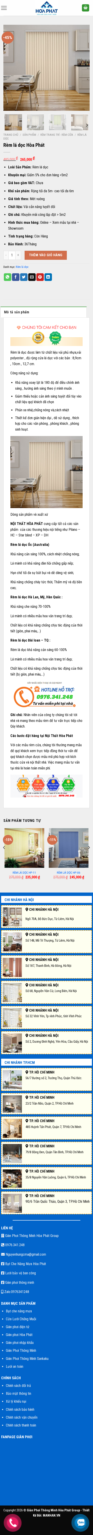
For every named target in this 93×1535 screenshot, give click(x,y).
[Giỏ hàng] (85, 8)
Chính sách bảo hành (20, 1409)
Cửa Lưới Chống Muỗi (21, 1319)
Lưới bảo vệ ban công (20, 1273)
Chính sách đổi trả (18, 1386)
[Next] (82, 67)
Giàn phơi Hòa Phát (19, 1335)
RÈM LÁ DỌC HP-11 (24, 872)
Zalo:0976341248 (16, 1292)
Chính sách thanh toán (21, 1425)
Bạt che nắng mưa (19, 1311)
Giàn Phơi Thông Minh (21, 1350)
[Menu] (3, 8)
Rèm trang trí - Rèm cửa (56, 134)
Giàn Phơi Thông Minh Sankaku (27, 1358)
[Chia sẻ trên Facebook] (15, 277)
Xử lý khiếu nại (16, 1401)
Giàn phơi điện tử (17, 1327)
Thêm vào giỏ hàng (46, 255)
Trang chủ (10, 134)
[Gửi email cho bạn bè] (32, 277)
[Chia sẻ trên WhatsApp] (7, 277)
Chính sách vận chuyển (21, 1417)
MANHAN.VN (51, 1515)
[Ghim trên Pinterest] (40, 277)
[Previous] (11, 67)
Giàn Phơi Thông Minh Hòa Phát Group (31, 1236)
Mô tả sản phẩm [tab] (16, 312)
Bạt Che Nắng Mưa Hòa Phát (25, 1264)
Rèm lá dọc (22, 267)
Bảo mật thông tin (18, 1393)
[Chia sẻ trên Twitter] (24, 277)
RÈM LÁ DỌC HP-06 (68, 872)
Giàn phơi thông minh (19, 1282)
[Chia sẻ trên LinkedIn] (48, 277)
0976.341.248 (14, 1245)
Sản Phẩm (29, 134)
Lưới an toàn (14, 1366)
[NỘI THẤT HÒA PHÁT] (46, 8)
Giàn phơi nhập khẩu (20, 1343)
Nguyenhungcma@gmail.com (25, 1254)
